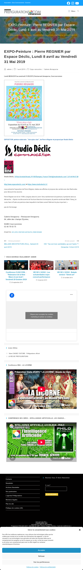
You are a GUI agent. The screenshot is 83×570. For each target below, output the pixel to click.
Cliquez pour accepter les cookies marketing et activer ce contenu (41, 315)
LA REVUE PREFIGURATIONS (18, 356)
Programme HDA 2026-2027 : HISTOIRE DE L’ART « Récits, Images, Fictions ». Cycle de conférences (40, 526)
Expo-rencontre (36, 69)
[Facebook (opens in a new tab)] (68, 3)
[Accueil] (6, 35)
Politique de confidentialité (48, 567)
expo (16, 232)
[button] (80, 530)
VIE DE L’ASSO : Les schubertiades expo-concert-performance (41, 274)
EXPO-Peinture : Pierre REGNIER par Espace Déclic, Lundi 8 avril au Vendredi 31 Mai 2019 (50, 35)
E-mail (48, 485)
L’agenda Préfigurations (14, 495)
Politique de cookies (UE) (14, 508)
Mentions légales (11, 500)
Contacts (9, 479)
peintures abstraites (25, 232)
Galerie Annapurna (51, 69)
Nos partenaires (11, 491)
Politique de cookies (32, 567)
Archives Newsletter (12, 487)
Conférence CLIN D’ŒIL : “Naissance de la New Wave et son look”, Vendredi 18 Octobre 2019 (16, 275)
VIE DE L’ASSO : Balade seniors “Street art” (67, 273)
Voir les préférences (41, 562)
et (5, 159)
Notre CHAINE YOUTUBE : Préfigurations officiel (24, 353)
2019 (13, 232)
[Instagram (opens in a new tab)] (73, 3)
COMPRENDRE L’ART (41, 523)
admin (9, 69)
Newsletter (9, 483)
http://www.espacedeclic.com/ (15, 184)
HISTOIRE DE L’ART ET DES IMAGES (41, 524)
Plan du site (10, 504)
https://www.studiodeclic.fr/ (37, 184)
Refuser (41, 556)
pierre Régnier (37, 232)
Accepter (41, 550)
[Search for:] (77, 11)
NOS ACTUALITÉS (41, 522)
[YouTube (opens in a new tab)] (77, 3)
